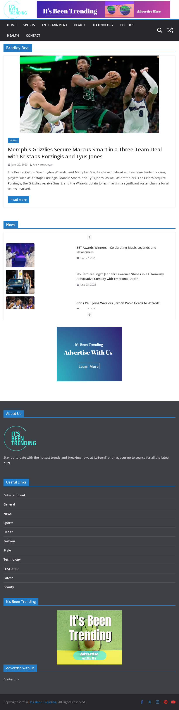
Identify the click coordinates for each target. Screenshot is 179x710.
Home (11, 25)
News (7, 514)
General (9, 504)
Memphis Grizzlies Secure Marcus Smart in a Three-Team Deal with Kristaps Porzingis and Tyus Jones (85, 153)
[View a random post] (170, 30)
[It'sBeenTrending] (19, 425)
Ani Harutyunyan (43, 164)
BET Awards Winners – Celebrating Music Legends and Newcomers (116, 249)
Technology (103, 25)
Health (13, 35)
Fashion (9, 541)
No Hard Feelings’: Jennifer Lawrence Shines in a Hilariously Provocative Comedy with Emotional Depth (120, 276)
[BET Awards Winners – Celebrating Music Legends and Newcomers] (20, 255)
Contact (33, 35)
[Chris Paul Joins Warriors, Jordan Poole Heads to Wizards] (20, 308)
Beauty (80, 25)
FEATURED (11, 569)
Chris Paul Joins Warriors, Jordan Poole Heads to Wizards (118, 303)
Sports (29, 25)
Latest (8, 578)
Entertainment (54, 25)
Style (7, 550)
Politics (127, 25)
